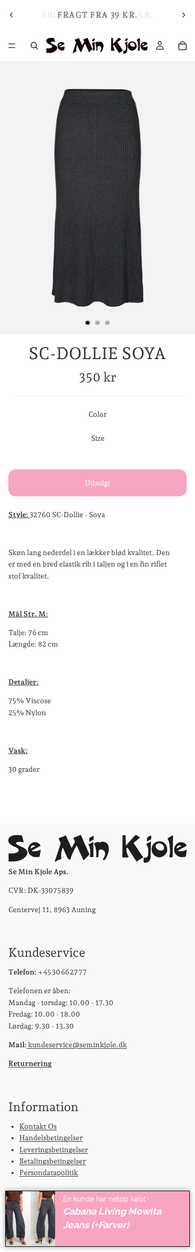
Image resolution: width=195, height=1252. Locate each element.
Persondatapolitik (48, 1172)
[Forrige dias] (11, 15)
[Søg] (34, 45)
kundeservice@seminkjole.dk (77, 1044)
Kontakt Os (38, 1126)
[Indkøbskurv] (182, 45)
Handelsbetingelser (51, 1138)
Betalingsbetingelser (52, 1160)
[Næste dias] (183, 15)
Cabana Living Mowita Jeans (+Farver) (112, 1218)
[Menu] (12, 46)
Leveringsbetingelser (53, 1149)
